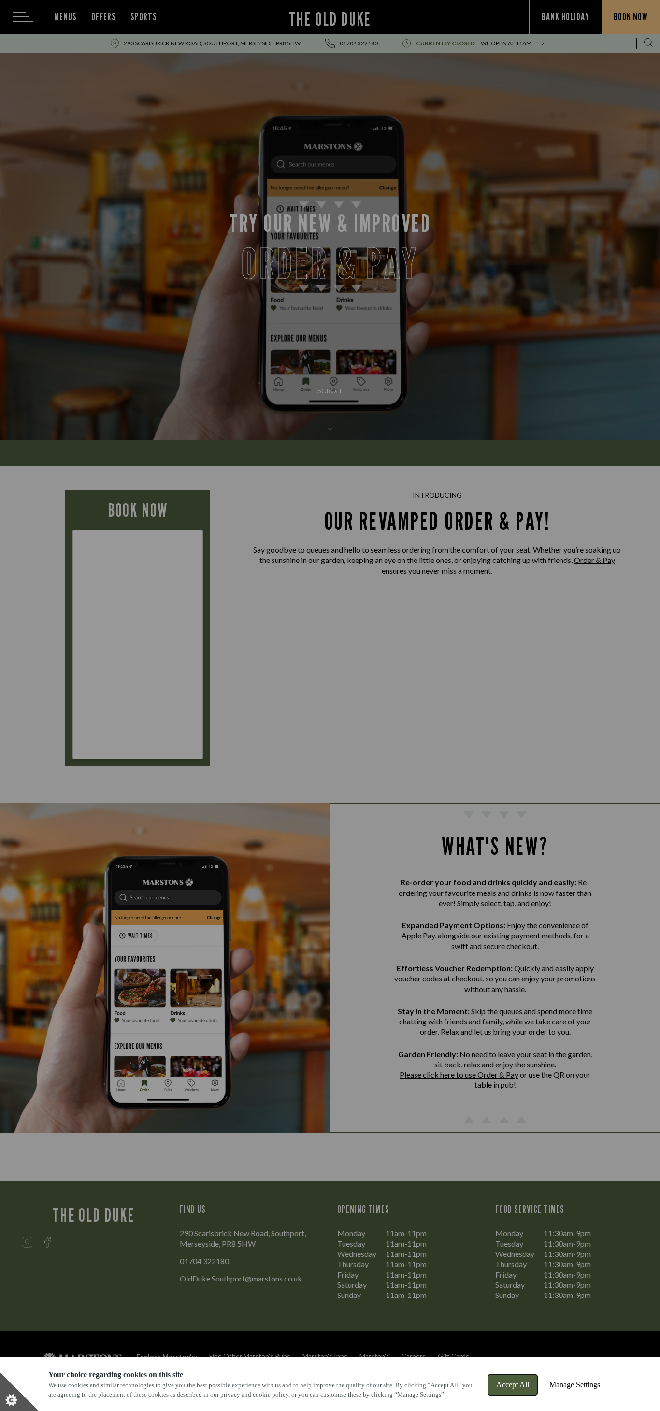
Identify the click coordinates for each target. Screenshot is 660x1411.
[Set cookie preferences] (19, 1391)
